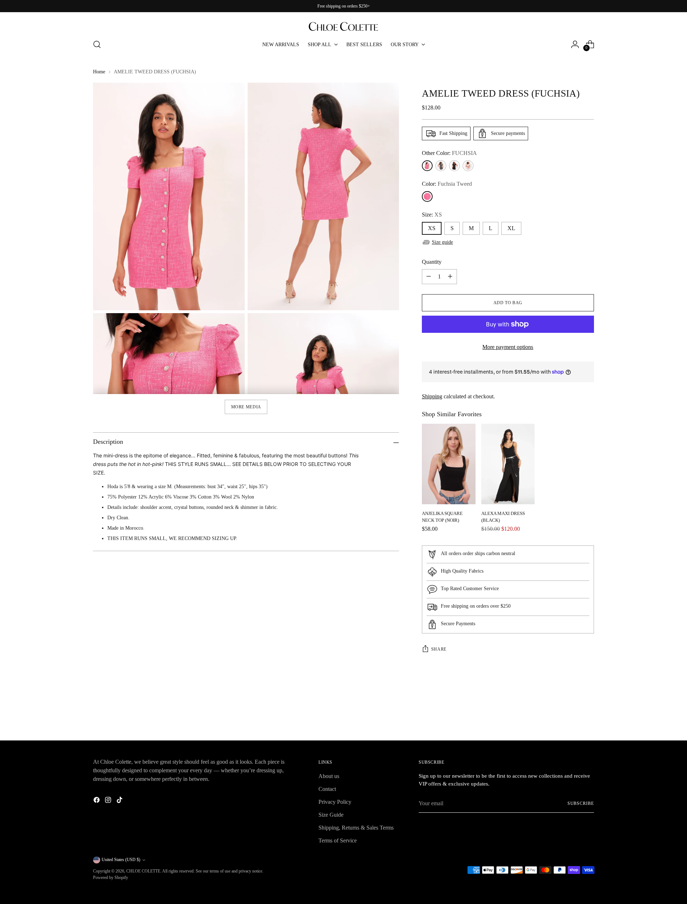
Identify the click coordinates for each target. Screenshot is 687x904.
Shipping (432, 396)
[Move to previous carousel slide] (571, 716)
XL (511, 228)
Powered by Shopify (110, 877)
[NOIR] (454, 165)
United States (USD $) (121, 859)
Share (439, 649)
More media (246, 406)
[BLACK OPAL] (440, 165)
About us (328, 776)
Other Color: (449, 153)
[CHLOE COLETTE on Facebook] (97, 801)
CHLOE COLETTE (143, 871)
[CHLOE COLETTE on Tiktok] (120, 801)
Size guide (442, 242)
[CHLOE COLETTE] (343, 23)
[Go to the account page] (575, 44)
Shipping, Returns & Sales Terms (356, 828)
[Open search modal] (97, 44)
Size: (432, 215)
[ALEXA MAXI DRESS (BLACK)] (508, 464)
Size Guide (331, 815)
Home (99, 71)
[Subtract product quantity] (428, 276)
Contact (327, 789)
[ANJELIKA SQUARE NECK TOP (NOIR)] (449, 464)
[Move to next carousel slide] (588, 715)
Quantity (432, 262)
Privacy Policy (334, 802)
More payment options (507, 347)
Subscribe (580, 803)
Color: (447, 184)
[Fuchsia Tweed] (427, 196)
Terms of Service (337, 840)
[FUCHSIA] (427, 165)
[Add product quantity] (450, 276)
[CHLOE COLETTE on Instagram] (108, 801)
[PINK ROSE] (468, 165)
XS (431, 228)
